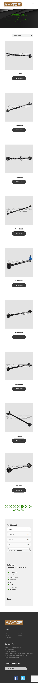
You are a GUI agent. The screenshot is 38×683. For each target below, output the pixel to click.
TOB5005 (19, 125)
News (7, 636)
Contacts (8, 638)
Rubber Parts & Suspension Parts (17, 20)
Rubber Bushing (14, 577)
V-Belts (11, 585)
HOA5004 (19, 384)
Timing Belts (13, 590)
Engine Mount (13, 572)
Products (21, 18)
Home (13, 18)
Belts (9, 582)
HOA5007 (19, 332)
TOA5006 (19, 229)
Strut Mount (13, 570)
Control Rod (13, 580)
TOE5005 (19, 281)
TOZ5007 (19, 436)
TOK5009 (19, 177)
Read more (19, 78)
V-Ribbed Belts (13, 587)
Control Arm (13, 575)
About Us (20, 634)
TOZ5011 (19, 74)
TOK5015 (19, 486)
